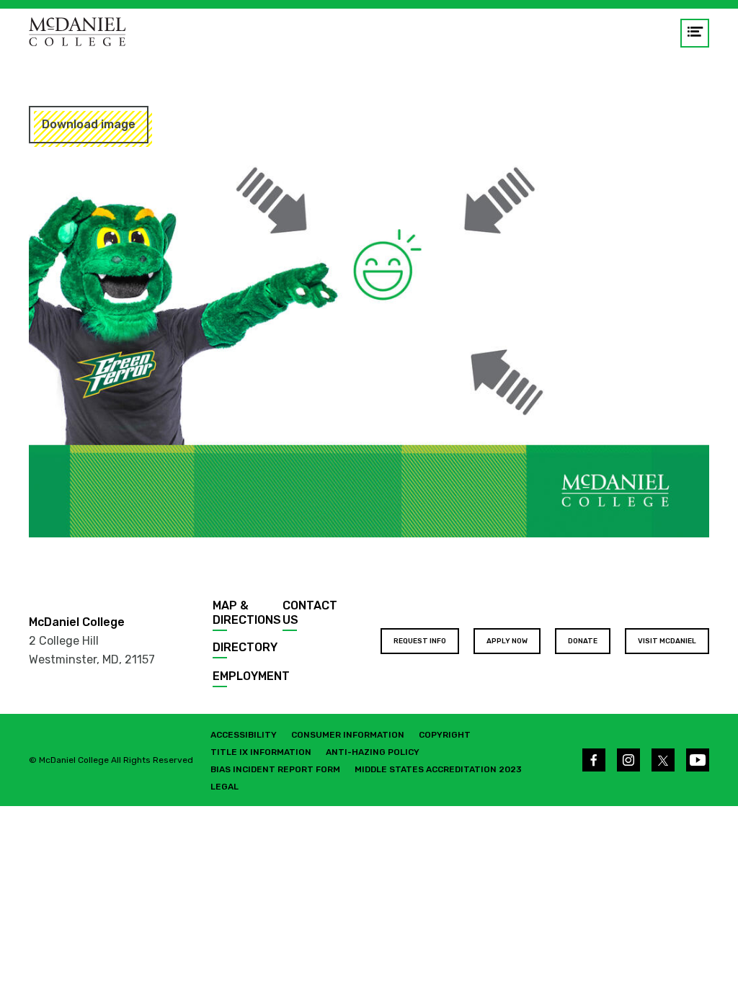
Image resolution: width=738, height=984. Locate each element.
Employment (251, 676)
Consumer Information (347, 735)
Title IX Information (260, 752)
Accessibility (243, 735)
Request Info (420, 641)
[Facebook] (593, 759)
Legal (224, 787)
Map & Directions (247, 613)
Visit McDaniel (667, 641)
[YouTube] (697, 759)
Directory (245, 647)
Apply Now (507, 641)
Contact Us (310, 613)
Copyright (445, 735)
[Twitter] (663, 759)
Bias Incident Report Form (275, 769)
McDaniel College (77, 622)
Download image (88, 124)
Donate (582, 641)
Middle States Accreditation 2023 (438, 769)
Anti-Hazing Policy (372, 752)
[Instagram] (628, 759)
